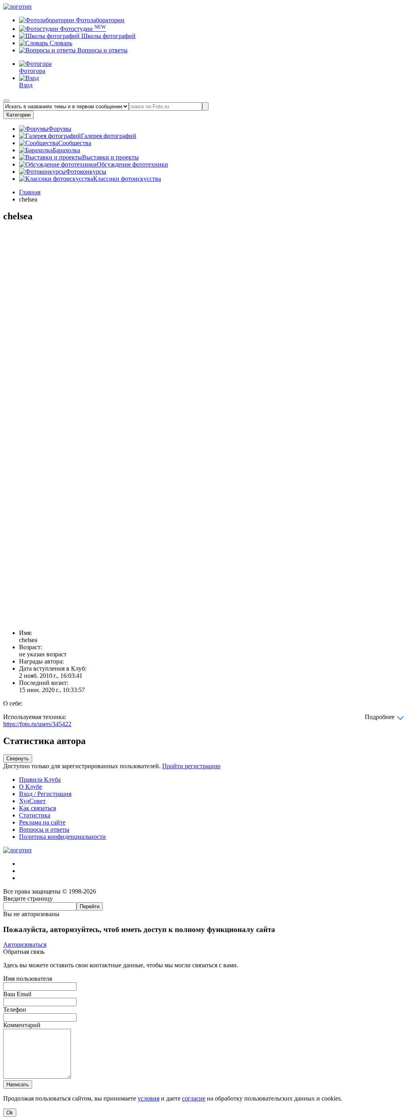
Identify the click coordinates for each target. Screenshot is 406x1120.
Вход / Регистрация (45, 793)
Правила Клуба (40, 779)
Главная (29, 192)
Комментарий (21, 1025)
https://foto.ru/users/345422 (37, 724)
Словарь (60, 43)
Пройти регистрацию (191, 766)
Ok (9, 1113)
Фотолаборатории (99, 20)
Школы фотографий (108, 36)
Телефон (14, 1009)
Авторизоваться (24, 944)
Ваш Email (17, 994)
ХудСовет (32, 801)
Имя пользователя (27, 978)
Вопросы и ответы (102, 50)
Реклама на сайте (42, 822)
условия (148, 1098)
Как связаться (37, 808)
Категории (18, 115)
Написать (17, 1084)
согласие (193, 1098)
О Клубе (30, 786)
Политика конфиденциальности (62, 836)
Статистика (34, 815)
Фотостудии (82, 28)
